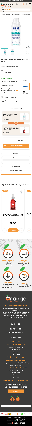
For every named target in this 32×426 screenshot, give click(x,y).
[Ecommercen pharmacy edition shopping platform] (16, 423)
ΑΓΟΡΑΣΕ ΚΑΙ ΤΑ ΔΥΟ (17, 145)
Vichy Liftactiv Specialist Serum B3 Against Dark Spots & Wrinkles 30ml (13, 214)
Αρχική (3, 14)
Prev (3, 140)
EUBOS (12, 14)
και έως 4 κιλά (8, 265)
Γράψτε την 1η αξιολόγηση (8, 85)
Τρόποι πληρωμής (10, 97)
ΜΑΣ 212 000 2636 (18, 0)
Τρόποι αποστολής (11, 101)
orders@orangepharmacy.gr (16, 360)
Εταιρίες (8, 14)
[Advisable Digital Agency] (16, 419)
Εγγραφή (16, 391)
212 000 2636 (16, 342)
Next (28, 140)
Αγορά (14, 230)
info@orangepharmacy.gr (16, 357)
